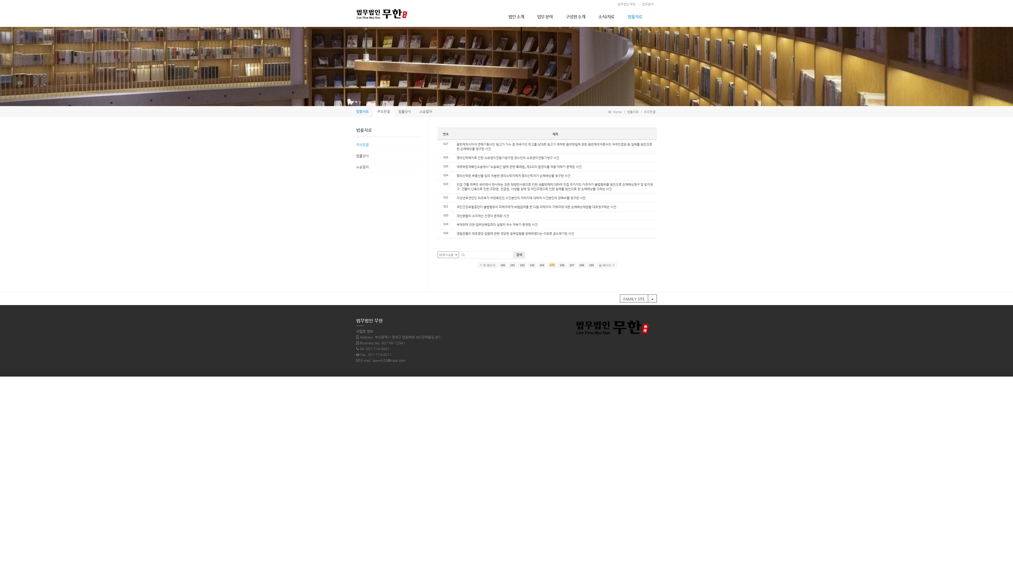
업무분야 (648, 4)
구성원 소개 (575, 16)
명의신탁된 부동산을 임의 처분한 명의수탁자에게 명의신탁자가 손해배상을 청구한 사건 (513, 176)
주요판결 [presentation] (383, 111)
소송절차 (362, 167)
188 (581, 265)
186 (562, 265)
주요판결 (650, 112)
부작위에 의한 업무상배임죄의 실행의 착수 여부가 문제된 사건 (497, 224)
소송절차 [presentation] (425, 111)
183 (532, 265)
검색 (519, 254)
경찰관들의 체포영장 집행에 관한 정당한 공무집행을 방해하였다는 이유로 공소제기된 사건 (515, 233)
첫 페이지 (488, 265)
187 (572, 265)
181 (512, 265)
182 (522, 265)
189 (591, 265)
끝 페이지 (605, 265)
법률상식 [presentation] (404, 111)
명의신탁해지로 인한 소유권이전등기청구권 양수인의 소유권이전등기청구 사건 (508, 158)
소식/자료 (606, 16)
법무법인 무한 (627, 4)
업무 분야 (545, 16)
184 (541, 265)
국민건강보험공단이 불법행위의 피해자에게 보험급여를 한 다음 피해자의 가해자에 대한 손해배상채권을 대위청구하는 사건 (536, 207)
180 (502, 265)
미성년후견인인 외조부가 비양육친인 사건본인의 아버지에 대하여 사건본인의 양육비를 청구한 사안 (521, 198)
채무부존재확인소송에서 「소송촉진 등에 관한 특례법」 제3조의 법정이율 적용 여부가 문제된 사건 (519, 167)
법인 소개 (516, 16)
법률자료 (635, 16)
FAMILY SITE (634, 299)
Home (616, 112)
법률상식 (362, 156)
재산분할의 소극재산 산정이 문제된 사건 (483, 216)
